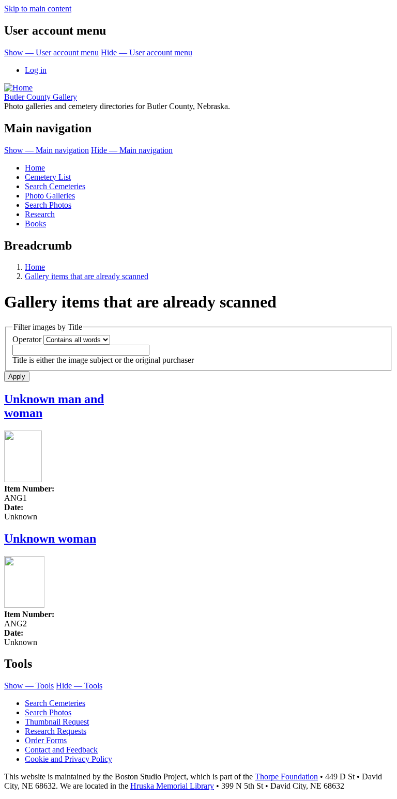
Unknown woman (50, 538)
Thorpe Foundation (286, 776)
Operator (26, 339)
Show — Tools (29, 685)
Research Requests (55, 731)
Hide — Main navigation (132, 150)
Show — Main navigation (46, 150)
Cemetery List (48, 177)
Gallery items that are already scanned (86, 276)
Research (40, 214)
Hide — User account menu (146, 52)
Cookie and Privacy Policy (68, 759)
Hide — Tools (79, 685)
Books (35, 223)
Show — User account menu (51, 52)
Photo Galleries (50, 195)
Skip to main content (37, 8)
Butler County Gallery (40, 97)
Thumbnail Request (57, 721)
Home (35, 167)
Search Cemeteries (55, 186)
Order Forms (46, 740)
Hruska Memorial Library (172, 785)
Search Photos (48, 205)
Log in (36, 70)
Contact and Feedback (61, 749)
